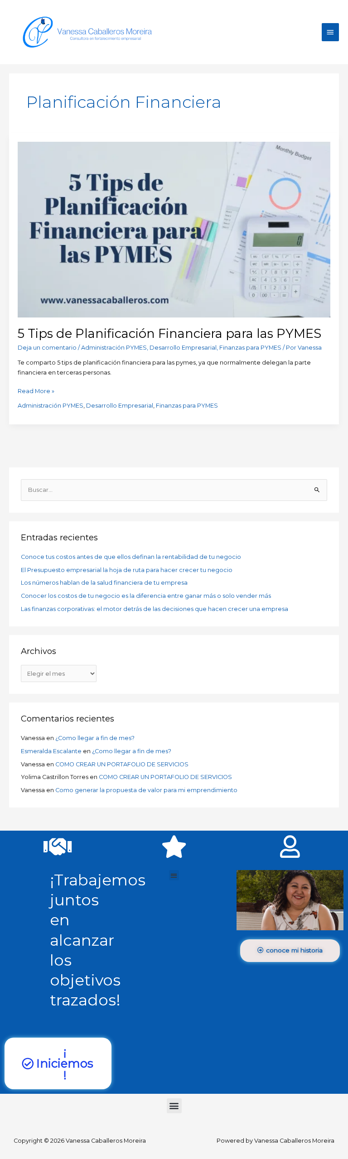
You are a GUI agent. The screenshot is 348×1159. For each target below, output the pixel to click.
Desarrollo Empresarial (183, 347)
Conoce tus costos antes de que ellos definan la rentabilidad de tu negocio (131, 556)
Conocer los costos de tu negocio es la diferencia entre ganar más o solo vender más (146, 595)
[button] (174, 875)
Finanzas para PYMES (250, 347)
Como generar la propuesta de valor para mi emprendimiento (146, 790)
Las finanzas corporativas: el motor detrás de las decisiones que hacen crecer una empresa (154, 609)
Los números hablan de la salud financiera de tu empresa (104, 582)
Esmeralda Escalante (51, 751)
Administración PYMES (114, 347)
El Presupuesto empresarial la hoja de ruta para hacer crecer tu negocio (126, 570)
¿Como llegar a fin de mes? (95, 738)
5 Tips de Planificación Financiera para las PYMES (169, 333)
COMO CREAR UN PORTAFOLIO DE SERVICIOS (121, 764)
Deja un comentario (47, 347)
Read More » (36, 390)
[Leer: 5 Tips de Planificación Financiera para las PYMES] (174, 229)
